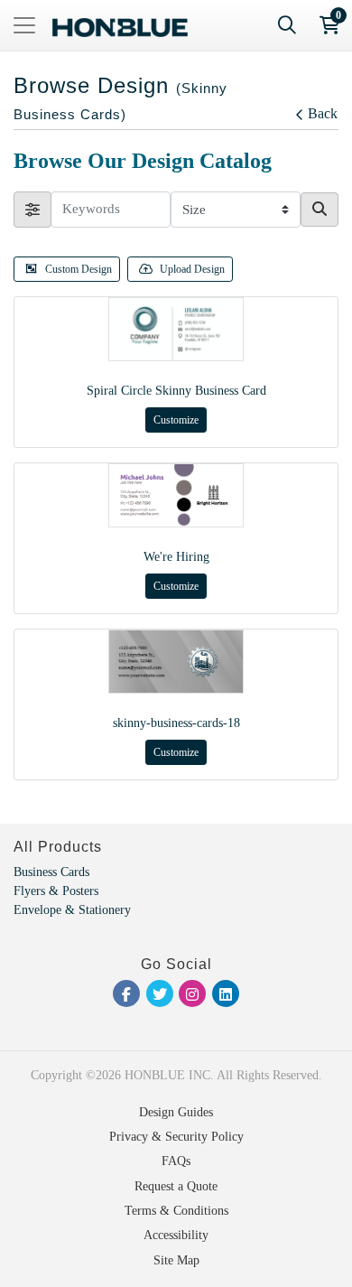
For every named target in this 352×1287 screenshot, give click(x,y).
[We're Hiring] (176, 495)
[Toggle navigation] (24, 25)
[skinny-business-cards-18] (176, 662)
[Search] (287, 25)
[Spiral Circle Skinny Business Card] (176, 329)
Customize (176, 420)
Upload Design (192, 269)
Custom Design (78, 269)
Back (323, 113)
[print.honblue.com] (120, 25)
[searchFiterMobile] (32, 209)
